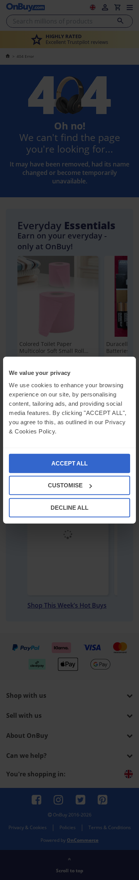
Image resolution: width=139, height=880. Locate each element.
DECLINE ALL (69, 507)
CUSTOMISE (65, 485)
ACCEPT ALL (69, 463)
